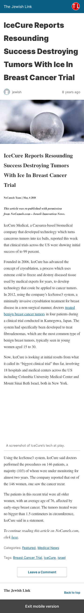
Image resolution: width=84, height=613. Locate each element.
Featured (29, 548)
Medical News (48, 548)
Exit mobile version (42, 606)
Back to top (72, 592)
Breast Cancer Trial (27, 558)
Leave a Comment (42, 572)
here (14, 537)
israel (62, 558)
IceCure (50, 558)
